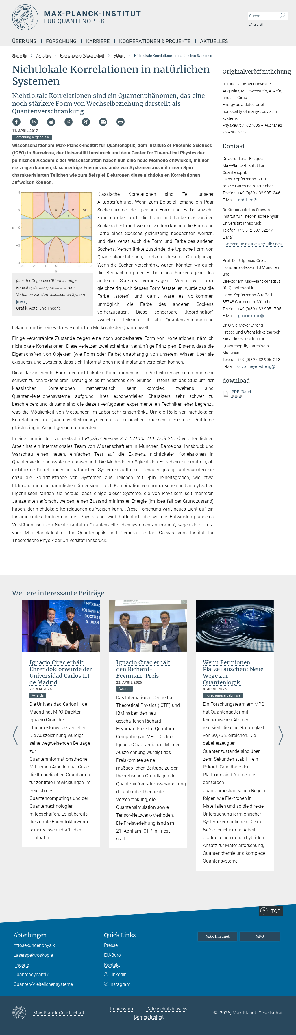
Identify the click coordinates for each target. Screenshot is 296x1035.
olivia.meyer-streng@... (257, 366)
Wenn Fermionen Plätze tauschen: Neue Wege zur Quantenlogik (233, 672)
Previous (15, 736)
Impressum (121, 1009)
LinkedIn (118, 974)
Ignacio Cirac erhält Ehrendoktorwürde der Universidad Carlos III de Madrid (60, 672)
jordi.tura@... (248, 200)
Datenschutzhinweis (166, 1009)
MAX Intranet (218, 936)
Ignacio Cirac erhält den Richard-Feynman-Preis (143, 669)
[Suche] (282, 16)
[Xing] (86, 122)
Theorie (21, 965)
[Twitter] (68, 122)
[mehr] (21, 301)
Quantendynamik (31, 974)
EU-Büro (112, 955)
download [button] (236, 380)
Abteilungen (30, 935)
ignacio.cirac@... (252, 315)
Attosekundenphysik (34, 945)
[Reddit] (51, 122)
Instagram (120, 984)
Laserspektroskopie (33, 955)
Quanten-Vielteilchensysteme (43, 984)
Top (275, 911)
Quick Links (120, 935)
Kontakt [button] (234, 146)
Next (280, 736)
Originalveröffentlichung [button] (253, 71)
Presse (111, 945)
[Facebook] (16, 122)
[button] (87, 269)
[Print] (120, 122)
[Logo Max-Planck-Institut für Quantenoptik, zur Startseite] (120, 17)
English (256, 24)
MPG (260, 936)
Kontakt (112, 965)
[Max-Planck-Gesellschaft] (22, 1013)
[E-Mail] (103, 122)
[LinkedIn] (33, 122)
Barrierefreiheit (149, 1017)
